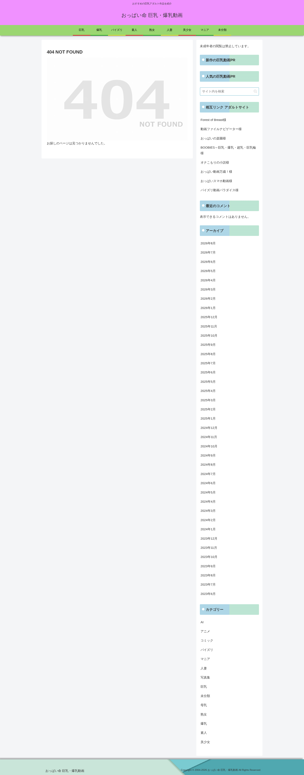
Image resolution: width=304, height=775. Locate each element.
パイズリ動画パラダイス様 (220, 190)
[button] (255, 91)
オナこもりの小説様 (215, 162)
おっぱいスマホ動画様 (216, 181)
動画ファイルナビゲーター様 (221, 129)
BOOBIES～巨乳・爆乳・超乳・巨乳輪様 (228, 150)
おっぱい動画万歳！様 (216, 171)
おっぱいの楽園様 (213, 138)
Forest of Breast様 (213, 120)
